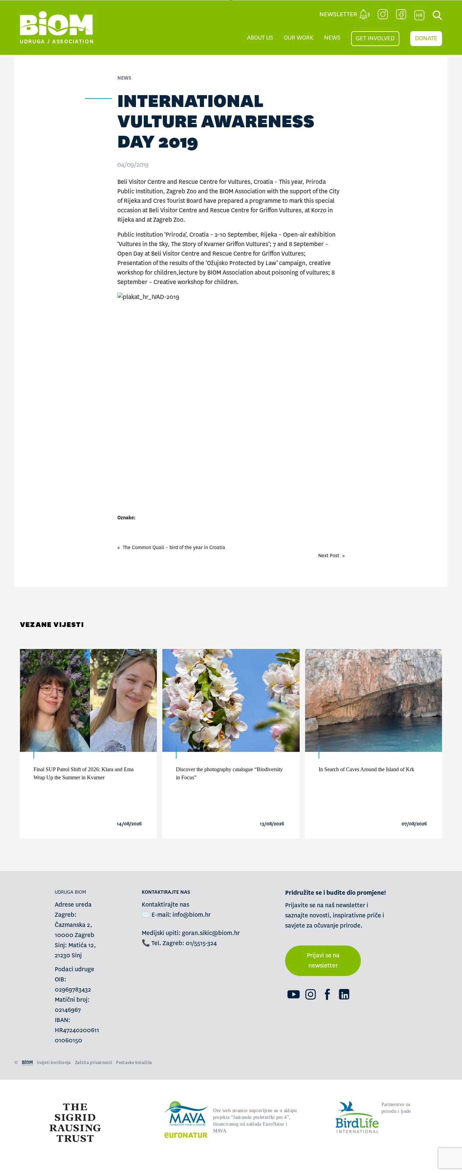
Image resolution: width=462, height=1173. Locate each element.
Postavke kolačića (134, 1062)
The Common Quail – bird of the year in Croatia (174, 547)
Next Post (328, 555)
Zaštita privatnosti (93, 1062)
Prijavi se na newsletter (323, 961)
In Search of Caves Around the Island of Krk (366, 769)
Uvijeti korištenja (54, 1062)
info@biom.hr (191, 915)
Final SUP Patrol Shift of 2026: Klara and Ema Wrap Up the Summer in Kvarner (83, 773)
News (332, 38)
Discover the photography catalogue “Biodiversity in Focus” (229, 773)
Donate (426, 38)
